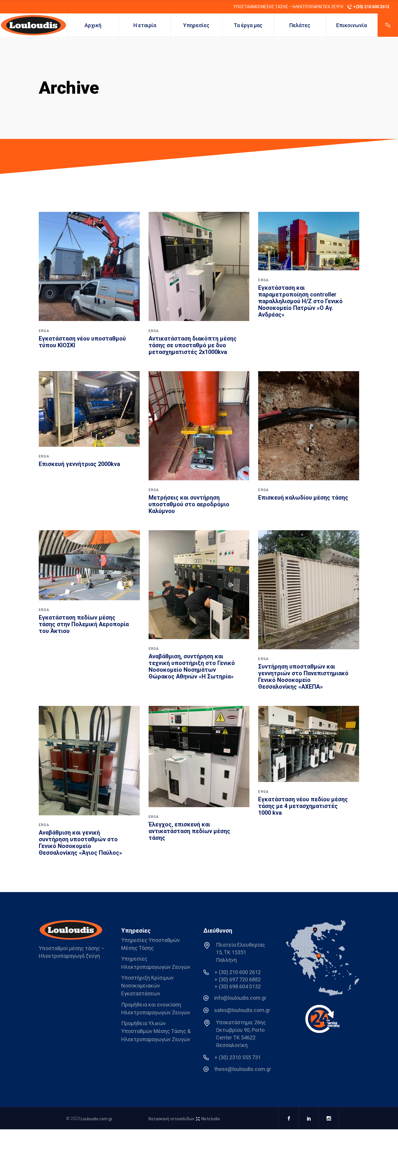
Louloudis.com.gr (96, 1119)
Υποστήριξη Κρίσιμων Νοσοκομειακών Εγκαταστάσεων (147, 986)
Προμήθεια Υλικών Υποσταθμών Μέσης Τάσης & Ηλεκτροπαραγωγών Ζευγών (156, 1031)
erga (44, 331)
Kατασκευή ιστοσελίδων (184, 1118)
